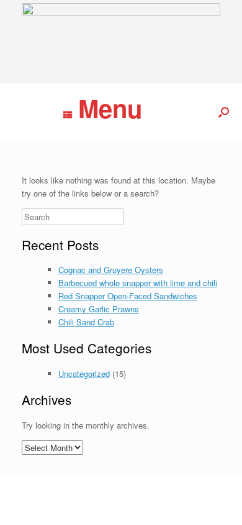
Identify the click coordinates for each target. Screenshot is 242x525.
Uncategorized (84, 373)
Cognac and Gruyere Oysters (110, 270)
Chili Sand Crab (86, 322)
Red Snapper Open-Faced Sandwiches (127, 296)
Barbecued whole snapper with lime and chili (137, 283)
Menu (110, 108)
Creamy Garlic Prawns (98, 309)
